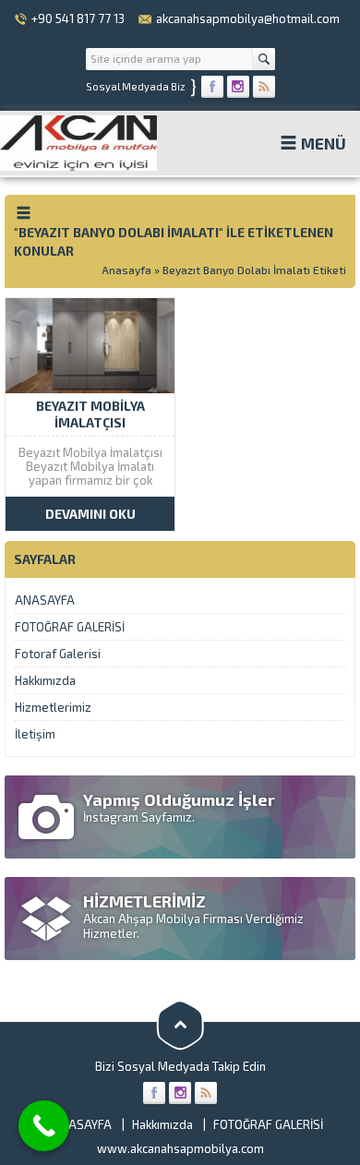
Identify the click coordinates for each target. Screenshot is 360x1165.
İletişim (35, 734)
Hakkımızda (45, 680)
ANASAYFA (45, 600)
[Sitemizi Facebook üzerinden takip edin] (212, 87)
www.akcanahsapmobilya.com (180, 1148)
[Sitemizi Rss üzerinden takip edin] (264, 87)
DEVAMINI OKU (90, 514)
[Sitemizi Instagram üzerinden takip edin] (238, 87)
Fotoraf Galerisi (58, 653)
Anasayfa (126, 269)
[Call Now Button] (43, 1125)
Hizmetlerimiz (53, 707)
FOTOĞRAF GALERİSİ (70, 626)
